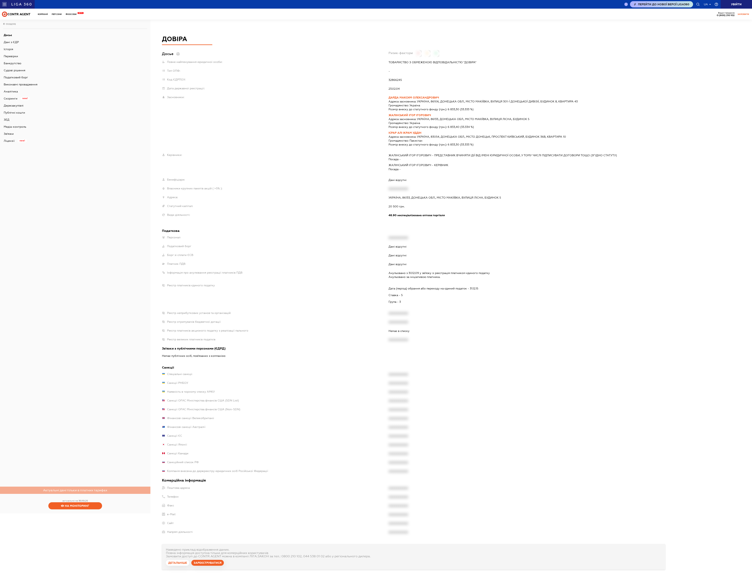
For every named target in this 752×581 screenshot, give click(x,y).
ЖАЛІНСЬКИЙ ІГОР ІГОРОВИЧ (410, 115)
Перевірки (11, 56)
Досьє (8, 35)
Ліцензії (9, 140)
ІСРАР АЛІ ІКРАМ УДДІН (405, 132)
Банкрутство (12, 63)
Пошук (10, 24)
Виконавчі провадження (20, 84)
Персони (57, 14)
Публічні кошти (14, 112)
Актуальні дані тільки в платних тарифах (75, 490)
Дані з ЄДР (11, 42)
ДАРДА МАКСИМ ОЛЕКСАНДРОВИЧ (414, 97)
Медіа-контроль (15, 126)
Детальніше (177, 562)
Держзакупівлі (14, 105)
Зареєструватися (207, 562)
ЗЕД (6, 119)
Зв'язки (9, 133)
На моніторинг (76, 505)
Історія (8, 49)
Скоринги (10, 98)
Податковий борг (16, 77)
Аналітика (11, 91)
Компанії (43, 14)
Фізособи (72, 14)
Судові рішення (14, 70)
